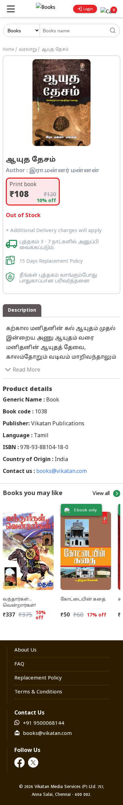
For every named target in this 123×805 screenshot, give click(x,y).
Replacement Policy (38, 678)
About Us (25, 650)
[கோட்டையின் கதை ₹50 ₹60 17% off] (85, 548)
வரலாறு (28, 49)
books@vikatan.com (61, 471)
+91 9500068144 (43, 723)
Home (8, 49)
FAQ (19, 664)
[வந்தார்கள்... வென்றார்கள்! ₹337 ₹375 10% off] (28, 548)
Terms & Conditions (38, 692)
